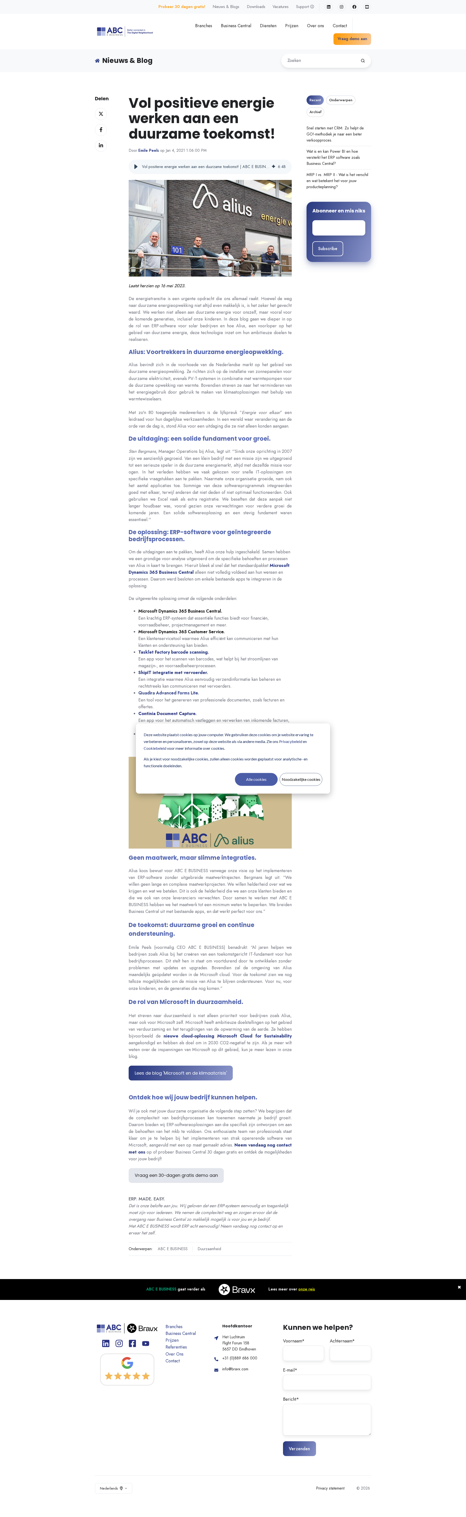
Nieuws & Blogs (226, 6)
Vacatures (281, 6)
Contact (340, 26)
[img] (273, 167)
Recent (315, 100)
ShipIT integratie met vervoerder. (173, 672)
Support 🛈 (305, 6)
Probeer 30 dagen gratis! (181, 6)
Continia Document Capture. (167, 713)
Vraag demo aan (352, 39)
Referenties (176, 1347)
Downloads (256, 6)
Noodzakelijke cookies (301, 779)
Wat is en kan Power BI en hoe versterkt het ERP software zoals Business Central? (333, 157)
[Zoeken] (362, 60)
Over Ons (174, 1354)
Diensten (268, 26)
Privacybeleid (290, 741)
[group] (210, 167)
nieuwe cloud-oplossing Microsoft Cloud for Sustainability (228, 1036)
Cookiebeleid (155, 748)
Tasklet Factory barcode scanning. (173, 652)
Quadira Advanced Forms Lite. (168, 693)
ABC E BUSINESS (173, 1249)
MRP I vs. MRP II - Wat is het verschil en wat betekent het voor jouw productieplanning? (337, 181)
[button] (136, 167)
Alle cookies (256, 779)
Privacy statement (330, 1488)
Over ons (315, 26)
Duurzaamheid (209, 1249)
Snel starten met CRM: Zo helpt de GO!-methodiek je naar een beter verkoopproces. (335, 134)
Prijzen (291, 26)
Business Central (236, 26)
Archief (315, 112)
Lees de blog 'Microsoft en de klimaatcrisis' (181, 1073)
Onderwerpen (340, 100)
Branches (203, 26)
